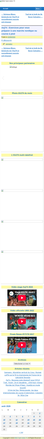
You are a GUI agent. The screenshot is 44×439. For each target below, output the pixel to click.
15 (34, 420)
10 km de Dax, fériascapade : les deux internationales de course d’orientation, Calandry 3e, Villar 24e (23, 392)
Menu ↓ (38, 9)
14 (28, 420)
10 (4, 420)
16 (40, 420)
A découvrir (6, 40)
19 (17, 423)
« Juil (21, 432)
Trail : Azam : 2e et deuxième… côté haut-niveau (22, 383)
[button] (3, 77)
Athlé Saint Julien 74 (21, 438)
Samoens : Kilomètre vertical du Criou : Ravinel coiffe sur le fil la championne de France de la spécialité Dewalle (22, 375)
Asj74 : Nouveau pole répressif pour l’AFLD (23, 380)
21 (28, 423)
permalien (9, 44)
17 (4, 423)
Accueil (5, 8)
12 (17, 420)
